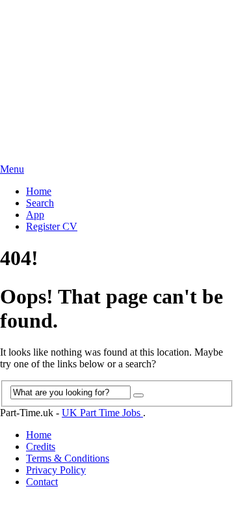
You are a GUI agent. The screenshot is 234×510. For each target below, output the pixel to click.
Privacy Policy (56, 469)
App (35, 214)
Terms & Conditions (67, 458)
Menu (12, 169)
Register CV (51, 226)
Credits (40, 446)
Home (38, 191)
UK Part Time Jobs (102, 412)
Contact (42, 481)
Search (40, 202)
